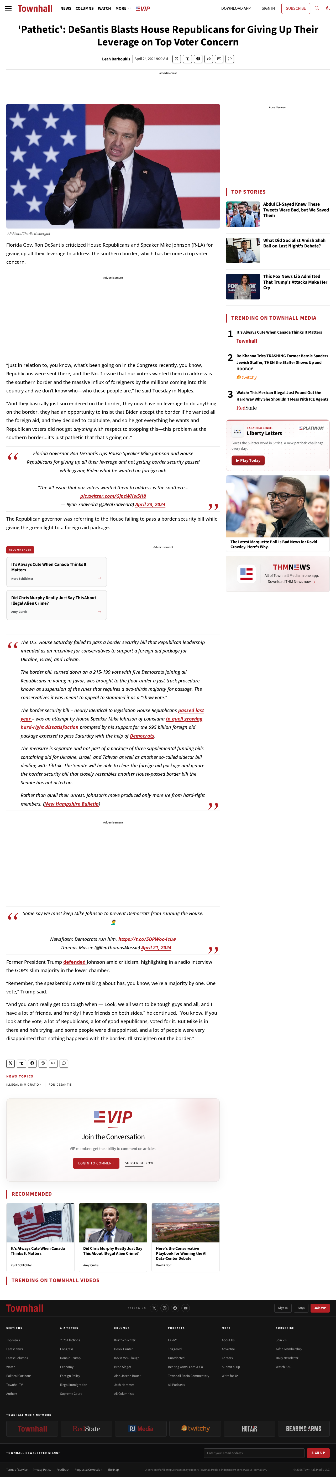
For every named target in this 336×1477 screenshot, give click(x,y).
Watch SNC (283, 1367)
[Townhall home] (24, 1308)
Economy (67, 1367)
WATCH (104, 8)
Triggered (175, 1349)
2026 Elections (70, 1340)
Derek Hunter (123, 1349)
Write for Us (230, 1376)
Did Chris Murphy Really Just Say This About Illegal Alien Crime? (112, 1251)
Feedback (62, 1470)
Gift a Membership (289, 1349)
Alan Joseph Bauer (127, 1376)
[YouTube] (185, 1308)
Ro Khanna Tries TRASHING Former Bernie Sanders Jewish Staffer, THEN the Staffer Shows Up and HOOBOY (282, 362)
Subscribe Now (139, 1163)
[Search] (316, 8)
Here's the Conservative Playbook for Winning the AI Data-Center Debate (181, 1253)
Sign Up (318, 1452)
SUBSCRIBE (296, 8)
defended (74, 962)
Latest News (14, 1349)
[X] (154, 1308)
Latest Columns (17, 1358)
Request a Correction (88, 1470)
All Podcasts (176, 1384)
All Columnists (124, 1393)
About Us (228, 1340)
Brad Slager (122, 1367)
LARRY (172, 1340)
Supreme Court (71, 1393)
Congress (66, 1349)
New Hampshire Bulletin (71, 804)
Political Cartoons (18, 1376)
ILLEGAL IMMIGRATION (24, 1084)
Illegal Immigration (73, 1384)
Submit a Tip (231, 1367)
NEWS (65, 8)
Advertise (228, 1349)
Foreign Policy (70, 1376)
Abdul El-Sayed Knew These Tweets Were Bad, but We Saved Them (296, 210)
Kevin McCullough (126, 1358)
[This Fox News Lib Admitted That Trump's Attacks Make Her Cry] (243, 286)
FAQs (301, 1308)
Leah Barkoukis (116, 59)
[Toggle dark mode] (328, 8)
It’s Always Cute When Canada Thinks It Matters (38, 1251)
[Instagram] (164, 1308)
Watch (10, 1367)
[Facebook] (175, 1308)
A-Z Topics (69, 1328)
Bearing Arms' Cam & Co (185, 1367)
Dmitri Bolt (163, 1265)
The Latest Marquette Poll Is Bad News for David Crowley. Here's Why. (273, 545)
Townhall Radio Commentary (188, 1376)
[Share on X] (176, 59)
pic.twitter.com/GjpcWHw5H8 (113, 496)
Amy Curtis (90, 1265)
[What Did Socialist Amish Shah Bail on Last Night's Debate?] (243, 250)
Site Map (113, 1470)
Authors (11, 1393)
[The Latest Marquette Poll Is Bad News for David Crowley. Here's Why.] (277, 506)
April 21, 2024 (156, 947)
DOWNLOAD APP (236, 8)
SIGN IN (268, 8)
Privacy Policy (42, 1470)
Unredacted (176, 1358)
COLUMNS (85, 8)
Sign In (283, 1308)
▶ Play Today (248, 460)
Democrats (142, 736)
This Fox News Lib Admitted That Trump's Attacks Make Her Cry (295, 282)
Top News (13, 1340)
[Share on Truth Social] (187, 59)
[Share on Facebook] (198, 59)
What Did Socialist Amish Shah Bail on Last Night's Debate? (294, 244)
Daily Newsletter (287, 1358)
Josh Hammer (124, 1384)
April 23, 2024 (150, 504)
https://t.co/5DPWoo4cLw (147, 939)
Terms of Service (17, 1470)
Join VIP (320, 1308)
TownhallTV (14, 1384)
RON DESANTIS (60, 1084)
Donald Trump (70, 1358)
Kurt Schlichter (21, 1265)
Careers (227, 1358)
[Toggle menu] (8, 8)
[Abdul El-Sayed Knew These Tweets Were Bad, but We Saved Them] (243, 214)
